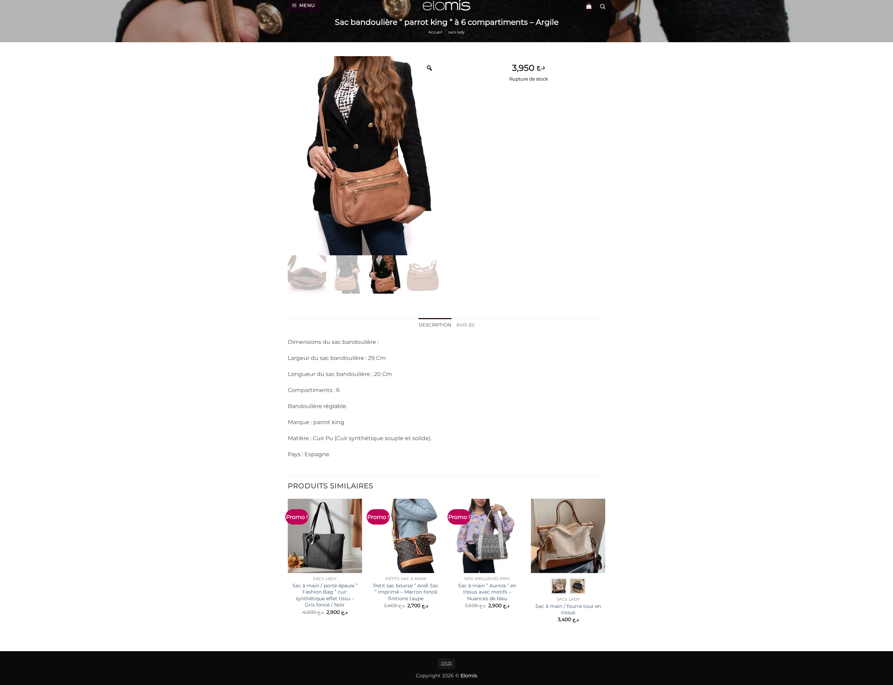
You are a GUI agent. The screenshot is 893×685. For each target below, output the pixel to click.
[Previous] (288, 570)
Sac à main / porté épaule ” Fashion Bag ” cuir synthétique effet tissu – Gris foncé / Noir (325, 595)
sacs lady (456, 32)
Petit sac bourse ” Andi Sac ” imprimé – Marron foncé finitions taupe (405, 592)
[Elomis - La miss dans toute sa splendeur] (446, 5)
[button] (304, 5)
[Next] (605, 570)
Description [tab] (435, 325)
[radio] (559, 586)
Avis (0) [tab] (465, 325)
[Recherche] (602, 6)
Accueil (435, 32)
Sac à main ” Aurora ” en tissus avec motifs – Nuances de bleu (487, 592)
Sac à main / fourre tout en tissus (568, 609)
